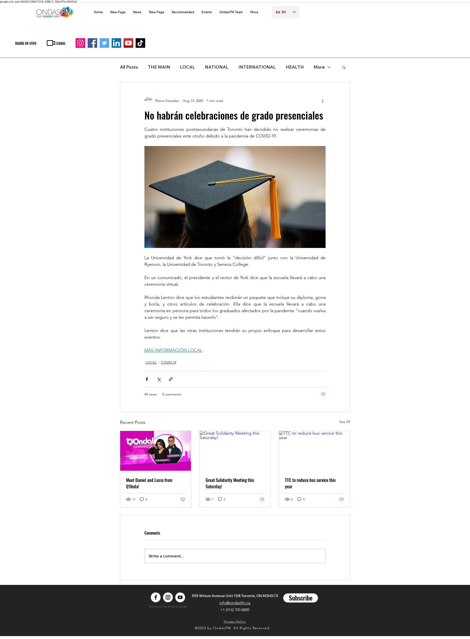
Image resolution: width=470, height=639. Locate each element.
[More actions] (323, 101)
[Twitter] (104, 43)
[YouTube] (128, 43)
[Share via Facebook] (146, 379)
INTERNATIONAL (257, 67)
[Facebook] (92, 43)
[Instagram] (80, 43)
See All (344, 421)
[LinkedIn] (116, 43)
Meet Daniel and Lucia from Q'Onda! (149, 483)
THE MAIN (159, 67)
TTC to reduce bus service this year (310, 483)
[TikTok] (140, 43)
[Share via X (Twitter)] (158, 379)
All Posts (129, 67)
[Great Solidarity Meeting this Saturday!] (235, 451)
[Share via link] (170, 379)
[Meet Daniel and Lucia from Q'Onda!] (155, 451)
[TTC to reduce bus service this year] (314, 451)
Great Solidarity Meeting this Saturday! (230, 483)
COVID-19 (168, 362)
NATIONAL (217, 67)
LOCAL (187, 67)
